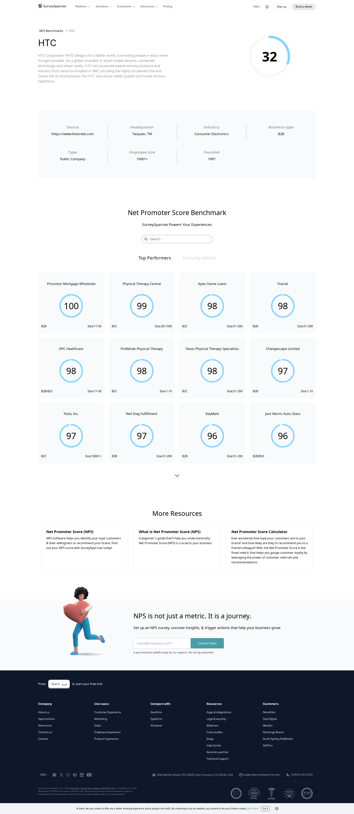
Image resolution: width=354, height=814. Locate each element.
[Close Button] (277, 808)
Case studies (214, 732)
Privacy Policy (74, 788)
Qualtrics (156, 712)
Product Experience (106, 739)
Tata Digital (270, 719)
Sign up (281, 6)
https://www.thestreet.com (72, 134)
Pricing (167, 6)
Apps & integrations (218, 712)
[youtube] (89, 775)
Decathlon (269, 712)
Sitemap (97, 788)
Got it (265, 808)
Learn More (253, 808)
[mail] (54, 775)
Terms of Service (87, 788)
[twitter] (61, 775)
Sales (97, 725)
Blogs (210, 739)
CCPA (113, 788)
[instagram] (68, 775)
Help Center (213, 745)
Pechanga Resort (273, 732)
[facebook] (75, 775)
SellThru (268, 745)
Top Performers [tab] (154, 258)
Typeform (156, 719)
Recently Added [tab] (199, 258)
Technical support (217, 759)
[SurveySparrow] (52, 6)
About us (43, 712)
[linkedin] (82, 775)
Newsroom (45, 725)
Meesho (268, 725)
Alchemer (156, 725)
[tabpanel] (177, 376)
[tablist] (177, 258)
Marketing (100, 719)
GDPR (103, 788)
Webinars (212, 725)
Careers (43, 739)
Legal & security (216, 719)
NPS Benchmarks (51, 31)
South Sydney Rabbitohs (278, 739)
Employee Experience (107, 732)
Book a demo (304, 6)
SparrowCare (46, 719)
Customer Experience (107, 712)
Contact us (45, 732)
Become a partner (217, 752)
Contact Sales (207, 643)
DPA (108, 788)
